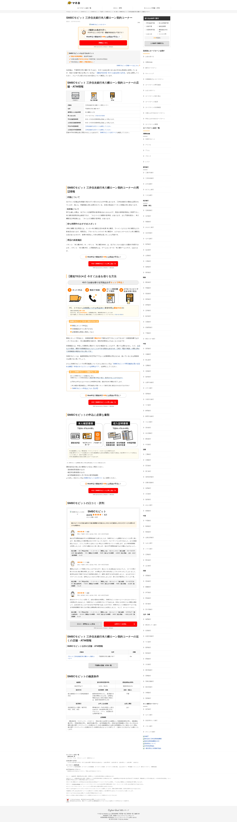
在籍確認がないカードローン (154, 79)
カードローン (75, 11)
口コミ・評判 (118, 8)
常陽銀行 (148, 288)
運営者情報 (115, 813)
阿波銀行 (148, 598)
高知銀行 (148, 581)
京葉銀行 (148, 322)
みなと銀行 (148, 505)
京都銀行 (148, 460)
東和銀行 (148, 299)
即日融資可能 (150, 23)
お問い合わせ (133, 817)
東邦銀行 (148, 272)
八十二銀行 (148, 388)
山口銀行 (148, 566)
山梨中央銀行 (149, 382)
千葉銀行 (148, 333)
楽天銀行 (148, 709)
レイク (147, 162)
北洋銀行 (148, 216)
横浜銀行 (148, 282)
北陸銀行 (148, 371)
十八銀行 (148, 642)
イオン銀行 (148, 726)
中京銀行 (148, 444)
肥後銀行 (148, 659)
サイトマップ (124, 817)
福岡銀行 (148, 619)
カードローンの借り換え (153, 96)
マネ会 (68, 11)
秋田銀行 (148, 244)
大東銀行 (148, 261)
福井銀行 (148, 377)
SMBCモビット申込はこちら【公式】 (85, 388)
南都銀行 (148, 511)
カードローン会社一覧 (84, 8)
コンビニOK (162, 34)
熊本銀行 (148, 653)
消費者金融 (148, 62)
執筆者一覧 (130, 813)
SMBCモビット (85, 11)
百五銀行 (148, 465)
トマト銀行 (148, 549)
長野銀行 (148, 394)
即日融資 (130, 766)
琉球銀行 (148, 698)
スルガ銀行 (148, 422)
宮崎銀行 (148, 676)
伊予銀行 (148, 592)
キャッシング (149, 73)
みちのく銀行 (149, 227)
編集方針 (137, 813)
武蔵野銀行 (148, 327)
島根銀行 (148, 526)
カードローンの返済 (151, 102)
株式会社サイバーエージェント (102, 801)
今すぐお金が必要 (86, 762)
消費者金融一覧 (71, 756)
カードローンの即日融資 (153, 85)
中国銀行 (148, 520)
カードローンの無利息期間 (74, 766)
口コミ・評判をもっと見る (86, 624)
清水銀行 (148, 427)
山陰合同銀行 (149, 537)
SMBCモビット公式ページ (108, 132)
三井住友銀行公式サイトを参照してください (98, 126)
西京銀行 (148, 560)
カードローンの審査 (151, 124)
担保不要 (149, 26)
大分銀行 (148, 664)
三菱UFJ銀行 (149, 172)
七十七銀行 (148, 238)
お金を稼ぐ (129, 762)
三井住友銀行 (149, 178)
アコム (147, 150)
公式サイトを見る (120, 624)
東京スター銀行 (150, 339)
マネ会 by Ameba (76, 784)
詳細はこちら (103, 43)
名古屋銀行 (148, 433)
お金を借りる (149, 56)
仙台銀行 (148, 250)
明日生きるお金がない (97, 762)
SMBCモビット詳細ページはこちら (128, 65)
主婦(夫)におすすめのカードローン (76, 771)
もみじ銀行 (148, 543)
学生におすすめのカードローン (155, 118)
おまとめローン (150, 90)
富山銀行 (148, 360)
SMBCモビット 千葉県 (97, 11)
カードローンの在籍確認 (153, 107)
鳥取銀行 (148, 532)
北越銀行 (148, 354)
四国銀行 (148, 575)
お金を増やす (107, 762)
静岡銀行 (148, 410)
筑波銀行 (148, 293)
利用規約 (105, 815)
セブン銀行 (148, 715)
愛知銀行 (148, 439)
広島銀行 (148, 554)
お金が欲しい (122, 762)
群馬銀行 (148, 305)
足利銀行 (148, 310)
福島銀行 (148, 267)
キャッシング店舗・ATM (152, 8)
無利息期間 (162, 26)
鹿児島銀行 (148, 670)
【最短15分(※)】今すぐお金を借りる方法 (110, 73)
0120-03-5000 (100, 115)
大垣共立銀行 (149, 399)
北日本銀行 (148, 233)
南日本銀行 (148, 687)
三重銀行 (148, 454)
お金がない (136, 762)
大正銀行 (148, 494)
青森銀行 (148, 221)
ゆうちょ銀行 (149, 189)
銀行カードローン (151, 68)
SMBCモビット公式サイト (93, 478)
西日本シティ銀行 (151, 625)
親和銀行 (148, 647)
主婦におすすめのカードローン (155, 113)
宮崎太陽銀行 (149, 681)
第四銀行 (148, 348)
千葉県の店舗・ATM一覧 (103, 665)
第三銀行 (148, 471)
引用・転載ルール (114, 815)
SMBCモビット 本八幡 (111, 11)
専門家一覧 (122, 813)
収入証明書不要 (164, 23)
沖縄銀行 (148, 692)
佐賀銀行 (148, 630)
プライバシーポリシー (127, 815)
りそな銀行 (148, 195)
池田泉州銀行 (149, 477)
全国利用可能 (150, 30)
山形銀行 (148, 255)
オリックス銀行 (150, 732)
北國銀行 (148, 365)
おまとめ (149, 34)
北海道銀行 (148, 210)
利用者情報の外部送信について (109, 817)
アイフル (148, 145)
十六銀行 (148, 405)
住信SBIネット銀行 (151, 720)
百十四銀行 (148, 609)
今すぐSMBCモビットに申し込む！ (103, 263)
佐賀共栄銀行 (149, 636)
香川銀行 (148, 604)
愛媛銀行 (148, 587)
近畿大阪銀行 (149, 482)
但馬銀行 (148, 488)
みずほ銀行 (148, 184)
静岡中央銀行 (149, 416)
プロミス (148, 156)
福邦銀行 (148, 499)
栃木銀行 (148, 316)
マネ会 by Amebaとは (103, 813)
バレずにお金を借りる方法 (74, 762)
